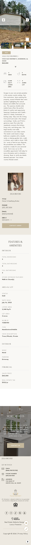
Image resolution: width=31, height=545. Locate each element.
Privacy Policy (23, 534)
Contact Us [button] (15, 445)
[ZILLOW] (24, 513)
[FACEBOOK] (6, 513)
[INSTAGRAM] (11, 513)
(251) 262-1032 (10, 475)
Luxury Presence (15, 524)
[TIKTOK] (15, 513)
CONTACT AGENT (15, 225)
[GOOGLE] (20, 513)
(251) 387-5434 (7, 207)
